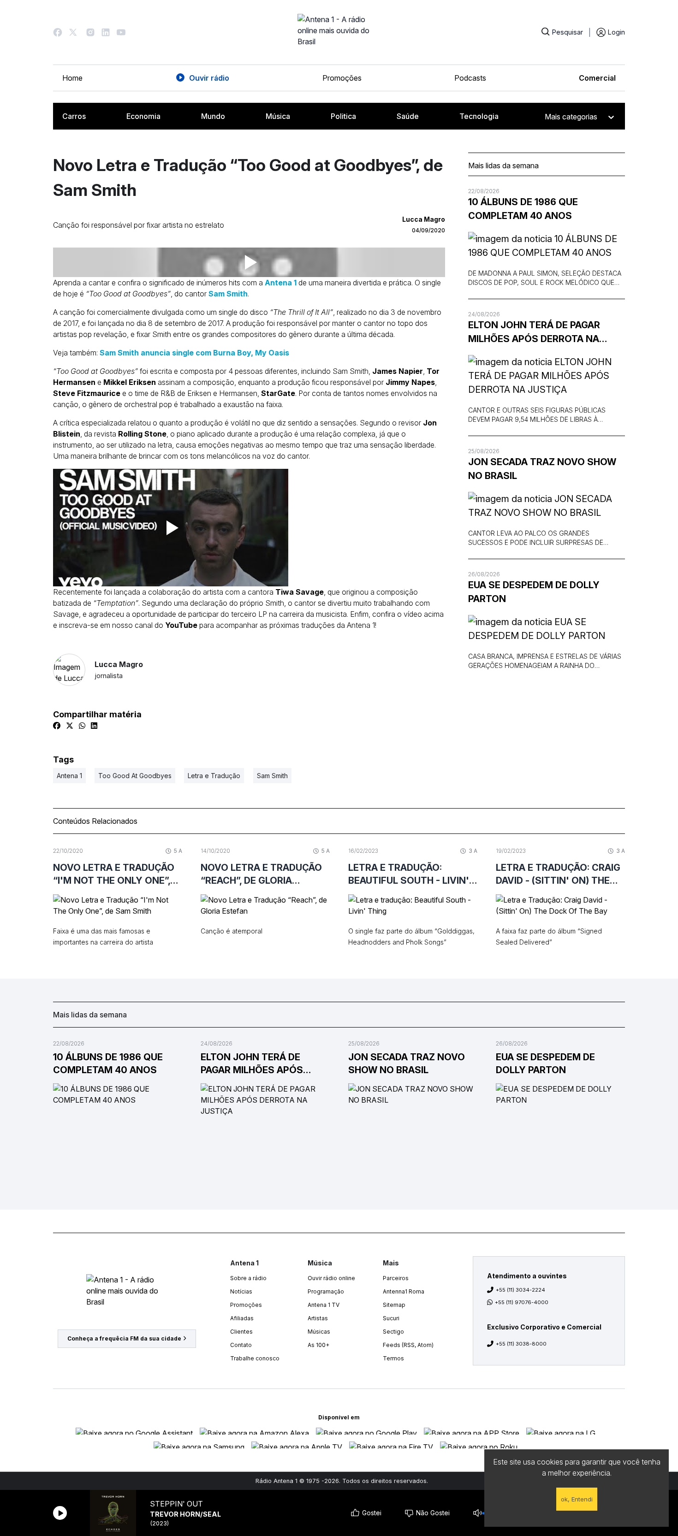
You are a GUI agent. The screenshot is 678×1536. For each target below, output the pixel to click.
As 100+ (318, 1344)
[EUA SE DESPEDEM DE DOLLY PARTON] (546, 629)
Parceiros (396, 1278)
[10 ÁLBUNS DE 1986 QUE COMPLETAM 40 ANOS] (546, 246)
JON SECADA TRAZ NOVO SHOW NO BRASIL (542, 468)
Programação (326, 1291)
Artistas (318, 1318)
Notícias (241, 1291)
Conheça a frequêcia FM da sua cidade (124, 1338)
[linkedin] (94, 725)
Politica (343, 116)
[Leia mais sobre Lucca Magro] (69, 670)
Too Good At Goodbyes (135, 776)
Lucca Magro (119, 669)
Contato (241, 1344)
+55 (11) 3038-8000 (521, 1344)
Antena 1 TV (323, 1304)
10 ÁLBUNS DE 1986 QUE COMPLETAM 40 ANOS (523, 208)
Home (72, 78)
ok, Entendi (577, 1499)
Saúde (408, 116)
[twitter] (69, 725)
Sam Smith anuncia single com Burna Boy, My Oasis (194, 352)
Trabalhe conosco (255, 1358)
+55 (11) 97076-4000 (521, 1302)
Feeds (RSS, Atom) (408, 1344)
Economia (143, 116)
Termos (393, 1358)
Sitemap (394, 1304)
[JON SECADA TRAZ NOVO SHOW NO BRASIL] (546, 506)
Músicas (319, 1331)
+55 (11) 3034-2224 (520, 1290)
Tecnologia (479, 116)
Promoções (342, 78)
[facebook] (56, 725)
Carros (74, 116)
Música (278, 116)
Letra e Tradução (214, 776)
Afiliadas (242, 1318)
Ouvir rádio (209, 78)
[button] (57, 32)
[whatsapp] (82, 725)
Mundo (213, 116)
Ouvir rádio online (331, 1278)
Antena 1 (281, 282)
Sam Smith (228, 293)
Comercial (597, 78)
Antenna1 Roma (403, 1291)
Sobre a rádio (248, 1278)
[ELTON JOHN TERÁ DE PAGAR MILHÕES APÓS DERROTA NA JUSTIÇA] (546, 375)
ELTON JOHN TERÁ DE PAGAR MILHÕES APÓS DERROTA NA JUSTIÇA (534, 332)
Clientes (241, 1331)
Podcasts (470, 78)
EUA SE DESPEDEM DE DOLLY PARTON (534, 591)
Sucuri (391, 1318)
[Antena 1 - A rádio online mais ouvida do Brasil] (339, 32)
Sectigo (393, 1331)
